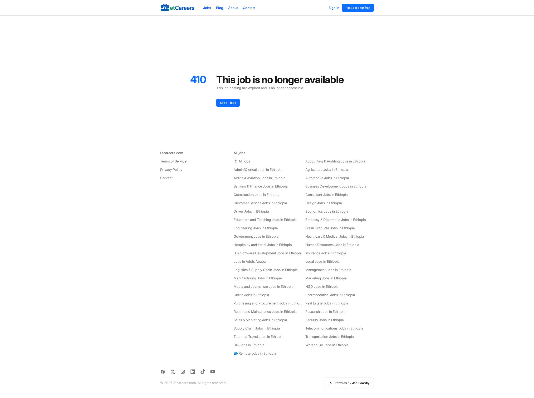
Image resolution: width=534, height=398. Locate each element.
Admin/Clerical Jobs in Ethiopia (258, 169)
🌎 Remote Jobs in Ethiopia (255, 353)
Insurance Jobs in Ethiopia (325, 253)
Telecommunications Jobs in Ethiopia (334, 328)
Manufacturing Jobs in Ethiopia (258, 278)
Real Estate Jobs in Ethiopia (326, 303)
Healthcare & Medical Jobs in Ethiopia (334, 236)
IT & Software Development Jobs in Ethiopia (268, 253)
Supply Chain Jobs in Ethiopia (257, 328)
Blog (219, 8)
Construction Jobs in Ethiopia (256, 195)
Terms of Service (173, 161)
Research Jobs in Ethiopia (325, 311)
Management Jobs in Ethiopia (328, 270)
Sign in (334, 8)
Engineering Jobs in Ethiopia (256, 228)
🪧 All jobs (242, 161)
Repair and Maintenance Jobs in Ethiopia (265, 311)
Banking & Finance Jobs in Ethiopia (261, 186)
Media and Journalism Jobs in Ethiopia (263, 286)
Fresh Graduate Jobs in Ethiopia (330, 228)
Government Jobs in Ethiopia (256, 236)
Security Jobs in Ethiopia (324, 320)
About (233, 8)
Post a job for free (357, 7)
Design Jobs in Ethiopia (323, 203)
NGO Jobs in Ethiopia (322, 286)
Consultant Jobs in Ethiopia (326, 195)
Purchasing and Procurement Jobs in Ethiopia (268, 303)
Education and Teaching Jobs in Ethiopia (265, 220)
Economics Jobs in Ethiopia (326, 211)
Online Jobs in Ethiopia (251, 295)
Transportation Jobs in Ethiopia (329, 337)
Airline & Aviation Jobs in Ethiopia (259, 178)
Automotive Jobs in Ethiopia (327, 178)
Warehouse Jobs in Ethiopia (327, 345)
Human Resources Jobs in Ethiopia (332, 245)
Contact (249, 8)
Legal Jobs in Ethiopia (322, 261)
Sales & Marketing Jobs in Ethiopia (260, 320)
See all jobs (228, 102)
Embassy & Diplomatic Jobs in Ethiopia (335, 220)
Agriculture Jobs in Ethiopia (326, 169)
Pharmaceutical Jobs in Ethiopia (330, 295)
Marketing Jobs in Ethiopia (326, 278)
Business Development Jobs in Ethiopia (335, 186)
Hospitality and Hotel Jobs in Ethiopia (263, 245)
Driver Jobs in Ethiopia (251, 211)
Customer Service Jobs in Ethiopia (260, 203)
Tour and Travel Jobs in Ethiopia (258, 337)
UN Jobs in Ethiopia (249, 345)
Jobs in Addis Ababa (250, 261)
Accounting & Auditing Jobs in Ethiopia (335, 161)
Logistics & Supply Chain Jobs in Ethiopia (266, 270)
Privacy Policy (171, 169)
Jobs (207, 8)
